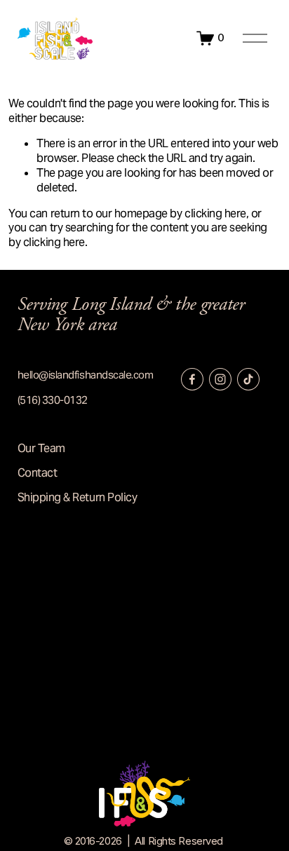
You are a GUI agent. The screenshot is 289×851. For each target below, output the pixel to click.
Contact (38, 473)
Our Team (41, 449)
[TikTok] (248, 379)
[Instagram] (220, 379)
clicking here (215, 213)
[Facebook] (192, 379)
